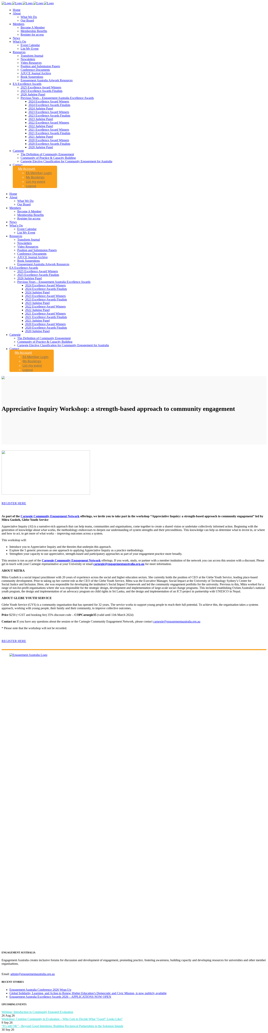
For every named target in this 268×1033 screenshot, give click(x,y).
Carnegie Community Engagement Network (50, 516)
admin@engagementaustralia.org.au (32, 974)
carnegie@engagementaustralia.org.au (118, 564)
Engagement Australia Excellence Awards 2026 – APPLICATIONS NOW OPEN (60, 996)
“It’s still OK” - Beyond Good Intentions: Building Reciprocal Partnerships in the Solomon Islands (62, 1026)
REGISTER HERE (14, 503)
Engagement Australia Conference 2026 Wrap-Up (40, 989)
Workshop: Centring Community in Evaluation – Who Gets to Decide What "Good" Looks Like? (62, 1019)
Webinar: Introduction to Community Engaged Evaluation (37, 1012)
